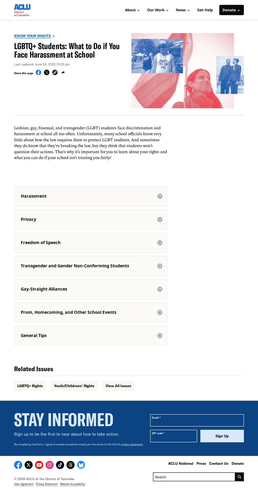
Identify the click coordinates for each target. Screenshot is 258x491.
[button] (55, 73)
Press (201, 463)
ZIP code (158, 433)
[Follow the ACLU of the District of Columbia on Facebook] (18, 465)
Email (156, 417)
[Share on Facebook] (38, 74)
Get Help (205, 9)
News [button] (181, 9)
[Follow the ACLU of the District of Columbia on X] (29, 465)
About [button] (130, 9)
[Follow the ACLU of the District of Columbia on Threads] (71, 465)
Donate (238, 463)
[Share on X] (46, 74)
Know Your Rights (32, 36)
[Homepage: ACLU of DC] (28, 10)
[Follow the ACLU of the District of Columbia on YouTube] (39, 465)
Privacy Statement (47, 484)
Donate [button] (229, 9)
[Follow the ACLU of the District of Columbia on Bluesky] (81, 465)
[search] (239, 476)
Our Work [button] (155, 9)
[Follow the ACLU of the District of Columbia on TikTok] (60, 465)
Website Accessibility (72, 484)
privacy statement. (132, 444)
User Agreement (23, 484)
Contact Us (218, 463)
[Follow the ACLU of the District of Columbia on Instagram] (50, 465)
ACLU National (180, 463)
